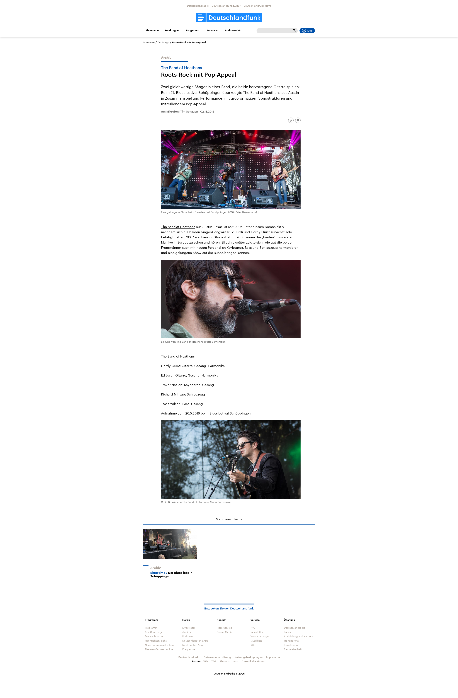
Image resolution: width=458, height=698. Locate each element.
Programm (192, 30)
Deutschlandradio (198, 5)
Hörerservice (224, 627)
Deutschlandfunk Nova (257, 5)
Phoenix (225, 661)
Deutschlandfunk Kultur (226, 5)
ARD (205, 661)
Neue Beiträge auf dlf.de (159, 644)
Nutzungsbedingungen (249, 657)
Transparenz (291, 640)
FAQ (252, 627)
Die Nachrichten (154, 636)
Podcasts (212, 30)
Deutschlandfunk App (195, 640)
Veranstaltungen (260, 636)
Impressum (273, 657)
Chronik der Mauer (253, 661)
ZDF (213, 661)
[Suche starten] (294, 30)
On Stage (163, 42)
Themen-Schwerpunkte (159, 649)
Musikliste (256, 640)
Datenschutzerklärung (217, 657)
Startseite (149, 42)
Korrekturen (291, 644)
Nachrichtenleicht (156, 640)
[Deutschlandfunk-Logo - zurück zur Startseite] (229, 18)
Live (309, 30)
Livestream (189, 627)
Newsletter (256, 631)
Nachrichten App (192, 644)
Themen (151, 30)
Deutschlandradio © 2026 (229, 673)
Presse (288, 631)
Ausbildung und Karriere (298, 636)
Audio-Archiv (233, 30)
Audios (186, 631)
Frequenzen (189, 649)
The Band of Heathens (178, 227)
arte (235, 661)
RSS (252, 644)
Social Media (224, 631)
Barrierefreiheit (293, 649)
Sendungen (172, 30)
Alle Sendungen (154, 631)
